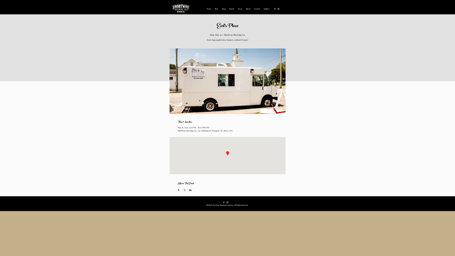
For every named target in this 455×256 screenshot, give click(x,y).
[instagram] (278, 9)
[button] (216, 9)
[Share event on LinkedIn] (190, 190)
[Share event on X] (184, 190)
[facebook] (275, 9)
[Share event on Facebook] (179, 190)
